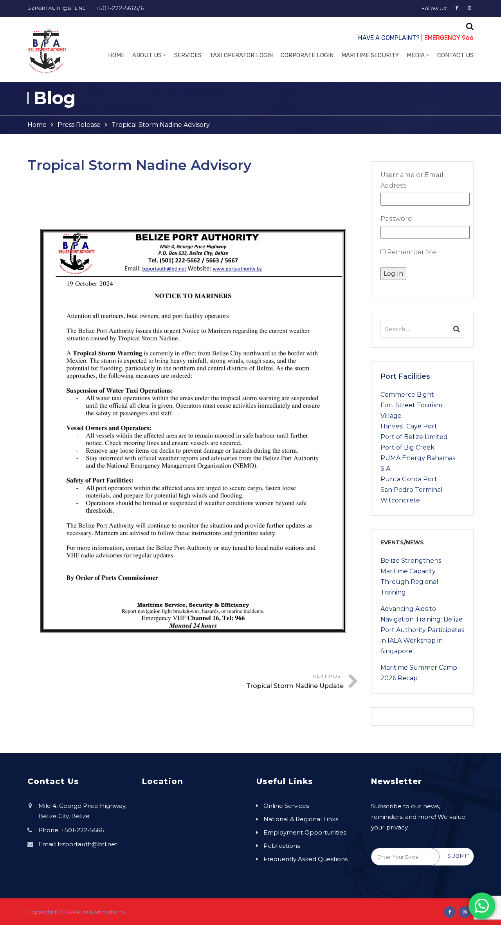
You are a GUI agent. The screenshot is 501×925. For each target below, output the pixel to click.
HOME (116, 55)
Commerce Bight (407, 394)
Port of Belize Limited (414, 437)
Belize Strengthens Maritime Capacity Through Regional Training (410, 576)
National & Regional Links (300, 819)
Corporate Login (307, 55)
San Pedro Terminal (411, 489)
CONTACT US (455, 55)
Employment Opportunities (304, 832)
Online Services (286, 805)
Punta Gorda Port (408, 479)
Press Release (79, 124)
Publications (281, 845)
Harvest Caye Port (408, 426)
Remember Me (411, 252)
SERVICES (188, 55)
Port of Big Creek (407, 447)
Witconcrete (400, 500)
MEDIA (416, 55)
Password (396, 218)
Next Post (295, 681)
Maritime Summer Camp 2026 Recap (418, 673)
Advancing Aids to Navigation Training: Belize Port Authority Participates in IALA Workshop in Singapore (422, 630)
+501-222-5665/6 (120, 8)
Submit (458, 856)
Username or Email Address (411, 180)
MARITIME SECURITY (370, 55)
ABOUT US (147, 55)
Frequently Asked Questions (305, 859)
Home (37, 124)
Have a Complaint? (389, 38)
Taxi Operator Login (241, 55)
